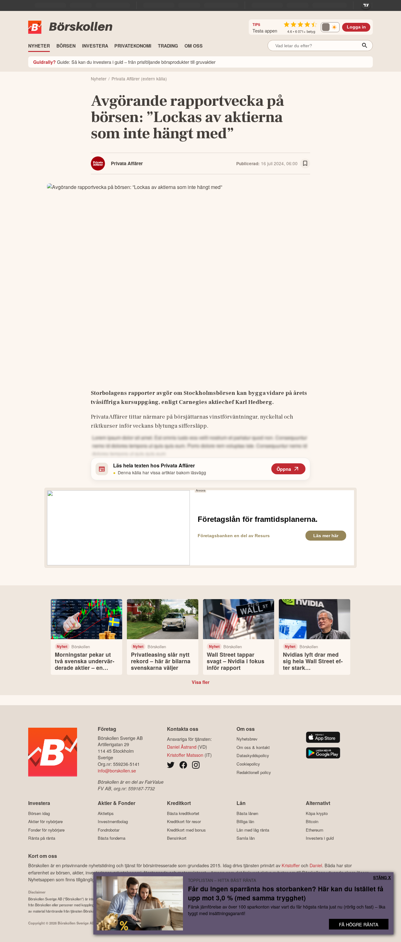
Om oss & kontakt (253, 747)
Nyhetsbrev (247, 739)
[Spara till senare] (305, 164)
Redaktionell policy (254, 772)
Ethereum (314, 830)
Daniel (316, 865)
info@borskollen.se (117, 770)
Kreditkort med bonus (186, 830)
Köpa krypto (317, 813)
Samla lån (246, 838)
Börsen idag (39, 813)
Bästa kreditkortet (183, 813)
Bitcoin (312, 821)
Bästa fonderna (111, 838)
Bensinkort (176, 838)
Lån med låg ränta (253, 830)
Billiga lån (245, 821)
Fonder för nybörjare (46, 830)
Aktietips (106, 813)
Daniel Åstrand (181, 746)
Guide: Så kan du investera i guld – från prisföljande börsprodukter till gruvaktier (124, 62)
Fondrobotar (108, 830)
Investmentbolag (113, 821)
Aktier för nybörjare (45, 821)
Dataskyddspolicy (253, 755)
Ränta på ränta (41, 838)
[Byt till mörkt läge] (330, 27)
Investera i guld (320, 838)
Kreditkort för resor (184, 821)
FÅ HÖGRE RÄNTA (358, 924)
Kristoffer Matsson (185, 754)
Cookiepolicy (248, 764)
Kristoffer (291, 865)
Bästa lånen (247, 813)
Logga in (356, 27)
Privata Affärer (127, 163)
